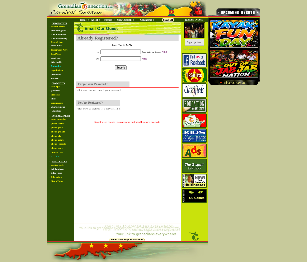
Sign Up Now (194, 42)
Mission (108, 19)
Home (83, 19)
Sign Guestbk (125, 19)
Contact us (146, 19)
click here (82, 90)
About (94, 19)
